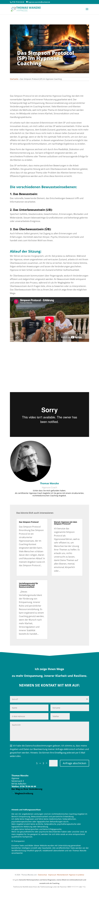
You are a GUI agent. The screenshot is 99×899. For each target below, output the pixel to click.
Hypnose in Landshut (76, 875)
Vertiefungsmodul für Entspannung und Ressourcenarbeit (28, 585)
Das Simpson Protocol (29, 522)
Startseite (14, 79)
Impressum (52, 875)
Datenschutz (42, 875)
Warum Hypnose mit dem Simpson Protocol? (65, 523)
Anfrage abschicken (74, 763)
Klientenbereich (62, 875)
